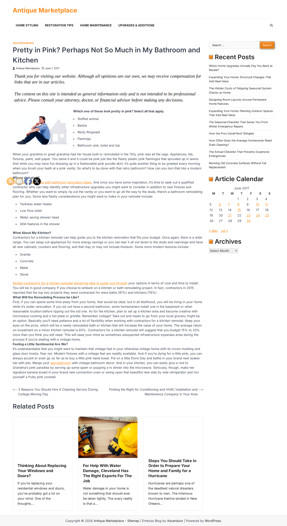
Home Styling (27, 25)
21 (229, 215)
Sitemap (133, 521)
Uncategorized (23, 43)
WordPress (213, 521)
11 (266, 204)
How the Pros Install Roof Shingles (231, 133)
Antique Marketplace (45, 10)
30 (248, 221)
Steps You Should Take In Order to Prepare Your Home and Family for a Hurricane (172, 468)
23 (248, 215)
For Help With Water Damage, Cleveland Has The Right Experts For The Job (107, 473)
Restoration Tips (59, 25)
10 (257, 204)
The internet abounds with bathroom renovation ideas (52, 182)
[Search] (271, 25)
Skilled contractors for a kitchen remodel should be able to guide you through (70, 283)
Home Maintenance (96, 25)
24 (258, 215)
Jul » (224, 231)
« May (213, 231)
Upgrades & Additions (136, 25)
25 (267, 215)
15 (239, 210)
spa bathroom (60, 363)
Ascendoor (175, 521)
